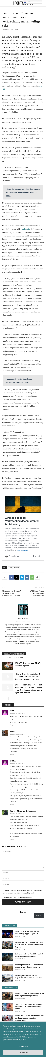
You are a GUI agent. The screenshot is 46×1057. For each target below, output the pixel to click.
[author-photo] (23, 615)
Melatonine (26, 229)
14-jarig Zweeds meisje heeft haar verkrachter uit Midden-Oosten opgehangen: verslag (27, 676)
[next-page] (7, 698)
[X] (16, 577)
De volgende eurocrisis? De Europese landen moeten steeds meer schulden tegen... (29, 944)
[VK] (27, 577)
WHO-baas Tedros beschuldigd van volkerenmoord (37, 593)
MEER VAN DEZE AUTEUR (13, 657)
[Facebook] (11, 577)
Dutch (28, 2)
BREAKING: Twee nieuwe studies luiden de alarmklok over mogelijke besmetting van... (29, 1018)
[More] (37, 577)
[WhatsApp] (32, 577)
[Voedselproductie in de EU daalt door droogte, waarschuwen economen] (7, 967)
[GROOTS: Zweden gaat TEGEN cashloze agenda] (7, 666)
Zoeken (23, 912)
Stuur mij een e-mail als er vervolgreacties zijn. (18, 897)
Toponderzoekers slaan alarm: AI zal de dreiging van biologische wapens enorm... (28, 1006)
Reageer (12, 725)
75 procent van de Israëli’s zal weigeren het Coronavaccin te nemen (11, 593)
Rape (10, 567)
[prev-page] (3, 698)
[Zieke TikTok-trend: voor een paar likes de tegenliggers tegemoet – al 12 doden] (7, 934)
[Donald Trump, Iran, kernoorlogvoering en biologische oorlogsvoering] (7, 996)
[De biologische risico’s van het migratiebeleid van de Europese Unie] (7, 978)
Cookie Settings (23, 1052)
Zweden (16, 567)
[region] (23, 1039)
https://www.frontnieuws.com (23, 621)
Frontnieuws (23, 618)
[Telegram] (22, 577)
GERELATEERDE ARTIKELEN (14, 654)
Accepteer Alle (23, 1046)
